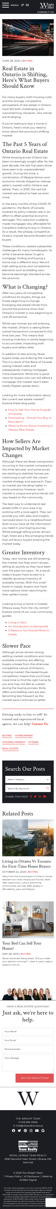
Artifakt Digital (28, 1179)
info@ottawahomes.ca (29, 1125)
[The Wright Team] (44, 5)
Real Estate (10, 748)
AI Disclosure (31, 1176)
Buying (7, 735)
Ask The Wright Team (35, 1078)
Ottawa (33, 741)
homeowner (24, 735)
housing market (13, 741)
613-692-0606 (29, 1122)
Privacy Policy (13, 1176)
